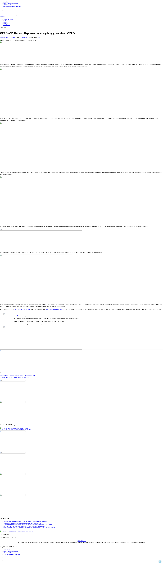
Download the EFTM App (10, 3)
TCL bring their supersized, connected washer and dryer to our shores (22, 523)
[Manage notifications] (160, 561)
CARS (5, 22)
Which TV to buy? (8, 19)
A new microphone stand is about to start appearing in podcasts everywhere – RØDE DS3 (27, 524)
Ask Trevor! (6, 2)
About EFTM (7, 4)
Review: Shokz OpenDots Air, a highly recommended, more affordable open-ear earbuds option (29, 527)
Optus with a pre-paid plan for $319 (54, 309)
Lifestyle (5, 23)
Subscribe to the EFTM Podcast (11, 6)
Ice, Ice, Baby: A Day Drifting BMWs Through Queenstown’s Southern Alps (24, 526)
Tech (4, 21)
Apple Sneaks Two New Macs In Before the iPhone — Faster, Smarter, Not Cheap (25, 521)
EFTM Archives (4, 537)
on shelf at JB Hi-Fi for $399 (22, 309)
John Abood (24, 37)
